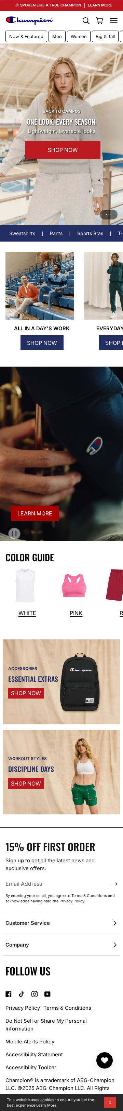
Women (79, 36)
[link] (8, 994)
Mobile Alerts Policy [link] (29, 1041)
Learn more (34, 513)
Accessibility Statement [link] (34, 1054)
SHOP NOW (46, 156)
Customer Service (27, 923)
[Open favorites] (104, 1060)
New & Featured (26, 36)
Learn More (46, 1105)
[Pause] (10, 532)
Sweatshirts (22, 233)
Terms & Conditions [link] (67, 1008)
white (27, 613)
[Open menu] (114, 20)
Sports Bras (90, 233)
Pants (56, 233)
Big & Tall (105, 36)
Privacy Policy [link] (22, 1008)
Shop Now (42, 342)
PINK (76, 613)
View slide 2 (110, 214)
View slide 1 (106, 214)
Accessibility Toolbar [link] (30, 1067)
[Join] (108, 883)
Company (17, 944)
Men (57, 36)
